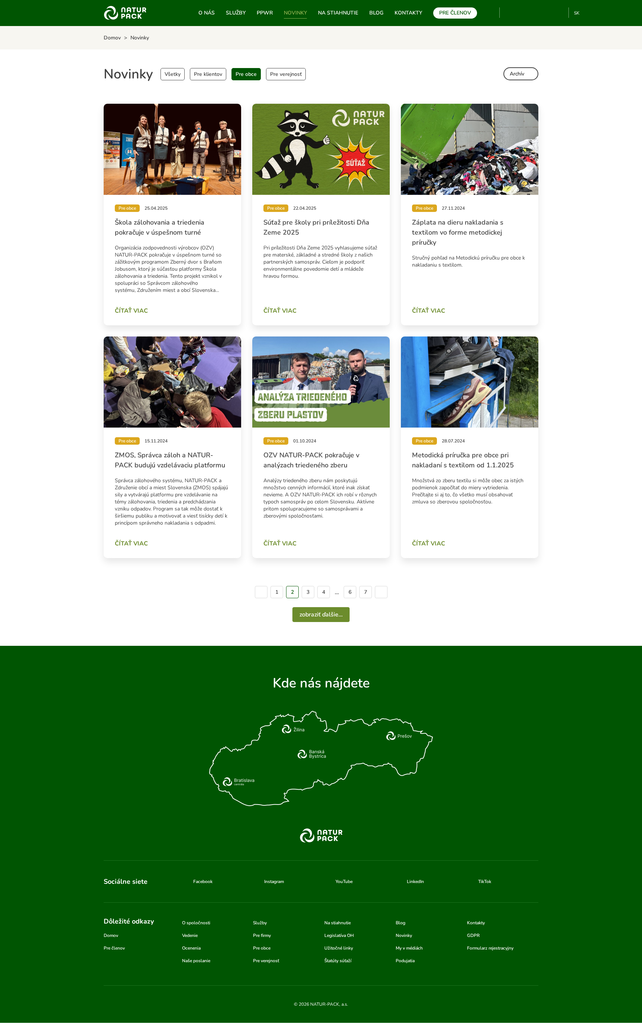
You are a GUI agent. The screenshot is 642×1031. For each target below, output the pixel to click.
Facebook (523, 13)
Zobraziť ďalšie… (321, 614)
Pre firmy (262, 935)
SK (577, 13)
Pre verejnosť (286, 74)
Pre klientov (208, 74)
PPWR (265, 12)
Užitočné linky (338, 948)
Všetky (173, 74)
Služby (236, 12)
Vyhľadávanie (490, 13)
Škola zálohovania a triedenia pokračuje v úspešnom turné (159, 227)
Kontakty (408, 12)
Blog (376, 12)
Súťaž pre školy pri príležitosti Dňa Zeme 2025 (316, 227)
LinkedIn (415, 882)
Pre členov (455, 12)
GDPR (473, 935)
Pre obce (246, 74)
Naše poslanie (196, 961)
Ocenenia (191, 948)
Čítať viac (131, 311)
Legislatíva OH (339, 935)
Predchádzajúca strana (261, 592)
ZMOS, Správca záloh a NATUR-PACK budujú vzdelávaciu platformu (170, 460)
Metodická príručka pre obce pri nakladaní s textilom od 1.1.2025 (463, 460)
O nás (206, 12)
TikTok (560, 13)
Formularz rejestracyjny (490, 948)
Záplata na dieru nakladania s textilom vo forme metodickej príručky (457, 232)
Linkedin (547, 13)
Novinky (295, 12)
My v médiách (409, 948)
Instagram (535, 13)
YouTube (509, 13)
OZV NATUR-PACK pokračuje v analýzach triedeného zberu (311, 460)
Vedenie (190, 935)
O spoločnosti (196, 923)
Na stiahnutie (338, 12)
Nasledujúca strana (381, 592)
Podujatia (405, 961)
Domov (111, 935)
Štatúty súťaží (337, 961)
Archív (517, 73)
